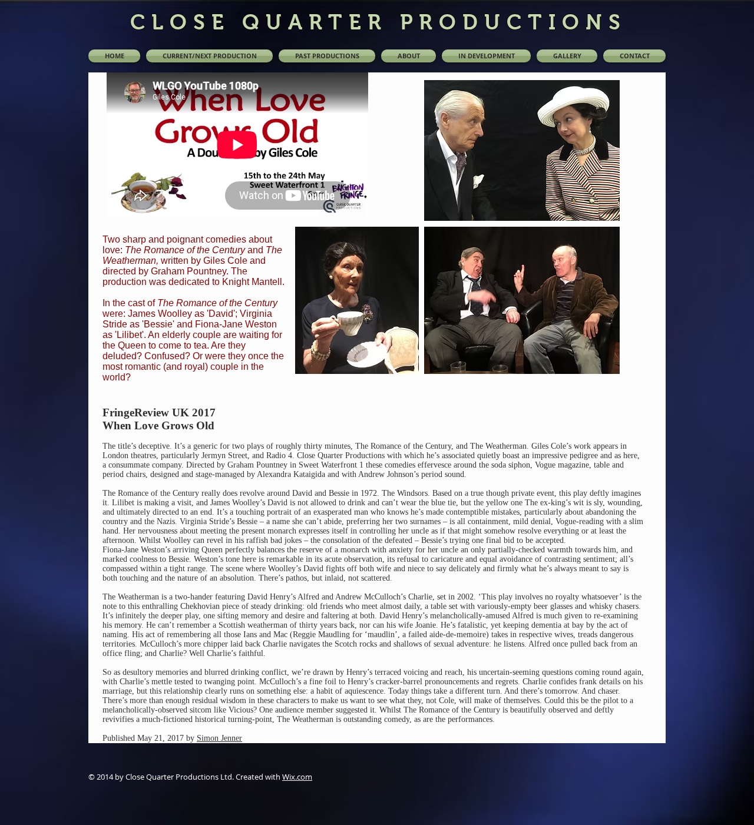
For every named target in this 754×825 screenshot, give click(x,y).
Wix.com (297, 776)
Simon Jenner (219, 738)
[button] (327, 55)
